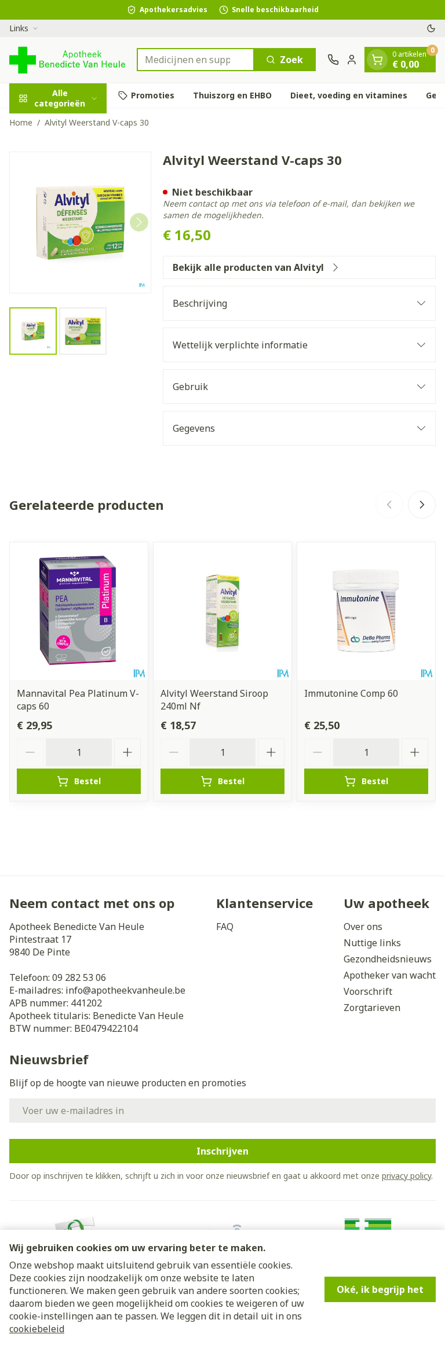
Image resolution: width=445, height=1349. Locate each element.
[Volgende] (139, 222)
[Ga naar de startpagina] (67, 59)
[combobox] (195, 59)
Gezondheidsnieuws (388, 959)
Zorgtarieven (372, 1007)
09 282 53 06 (79, 977)
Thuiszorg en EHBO (232, 95)
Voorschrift (368, 991)
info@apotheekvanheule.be (125, 990)
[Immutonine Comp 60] (366, 611)
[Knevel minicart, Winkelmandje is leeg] (377, 59)
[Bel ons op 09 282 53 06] (333, 59)
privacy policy (406, 1175)
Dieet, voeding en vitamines (348, 95)
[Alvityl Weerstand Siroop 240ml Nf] (222, 611)
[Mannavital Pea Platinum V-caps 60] (79, 611)
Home (20, 122)
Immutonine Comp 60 (351, 693)
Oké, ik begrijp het (380, 1289)
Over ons (363, 926)
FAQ (225, 926)
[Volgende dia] (422, 505)
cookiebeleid (36, 1328)
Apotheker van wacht (390, 975)
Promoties (152, 95)
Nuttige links (372, 942)
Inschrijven (222, 1151)
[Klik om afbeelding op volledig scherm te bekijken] (80, 222)
